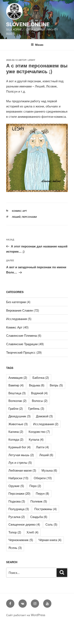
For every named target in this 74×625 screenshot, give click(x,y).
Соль (51, 524)
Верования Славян (19, 310)
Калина (15, 431)
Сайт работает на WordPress (25, 615)
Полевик (38, 501)
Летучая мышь (21, 455)
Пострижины (45, 509)
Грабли (15, 408)
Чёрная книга (49, 540)
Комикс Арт (19, 210)
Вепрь (56, 385)
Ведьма (36, 385)
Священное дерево (24, 524)
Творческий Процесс (21, 352)
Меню (39, 44)
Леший (16, 216)
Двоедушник (19, 416)
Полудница (18, 509)
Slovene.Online (28, 24)
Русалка (16, 516)
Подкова (16, 501)
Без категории (16, 302)
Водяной (39, 393)
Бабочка (40, 377)
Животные (18, 424)
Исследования (16, 319)
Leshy (31, 59)
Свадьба (38, 516)
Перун (42, 493)
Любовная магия (22, 470)
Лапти (42, 447)
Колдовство (39, 431)
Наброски (18, 478)
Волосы (39, 400)
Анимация (17, 377)
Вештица (17, 393)
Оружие (16, 486)
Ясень (15, 547)
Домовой (44, 416)
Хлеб (32, 532)
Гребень (36, 408)
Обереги (43, 478)
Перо (35, 486)
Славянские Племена (21, 335)
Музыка (49, 470)
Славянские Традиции (22, 344)
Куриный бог (19, 447)
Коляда (15, 439)
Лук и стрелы (20, 462)
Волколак (17, 400)
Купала (36, 439)
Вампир (16, 385)
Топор (14, 532)
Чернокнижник (20, 540)
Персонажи (29, 216)
